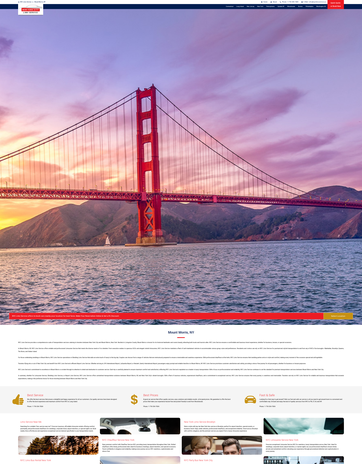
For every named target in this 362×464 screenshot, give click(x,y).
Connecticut (229, 6)
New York (260, 6)
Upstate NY (281, 6)
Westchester (291, 6)
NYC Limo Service (25, 2)
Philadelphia (309, 6)
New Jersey (250, 6)
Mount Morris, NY (39, 2)
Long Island (240, 6)
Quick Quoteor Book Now (336, 4)
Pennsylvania (270, 6)
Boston (300, 6)
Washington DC (321, 6)
